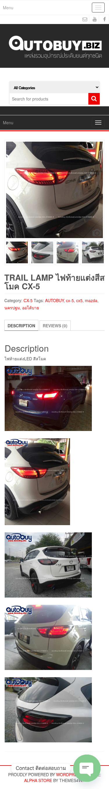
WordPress (69, 774)
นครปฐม (12, 308)
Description (21, 325)
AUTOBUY (54, 300)
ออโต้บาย (30, 308)
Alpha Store (38, 780)
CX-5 (28, 300)
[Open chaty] (87, 768)
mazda (91, 300)
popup (97, 232)
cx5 (79, 300)
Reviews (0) (55, 325)
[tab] (21, 325)
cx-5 (70, 300)
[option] (54, 190)
